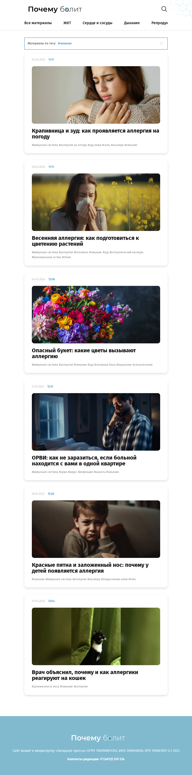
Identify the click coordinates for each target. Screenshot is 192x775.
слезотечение (143, 364)
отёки (67, 257)
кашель (100, 472)
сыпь (106, 145)
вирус (73, 472)
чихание (131, 145)
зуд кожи (95, 145)
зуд (106, 252)
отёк (133, 579)
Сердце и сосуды (97, 23)
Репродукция (163, 23)
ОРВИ (63, 472)
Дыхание (132, 23)
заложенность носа (46, 686)
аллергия (66, 252)
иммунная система (45, 145)
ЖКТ (67, 23)
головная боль (105, 364)
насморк (118, 145)
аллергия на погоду (73, 145)
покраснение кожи (115, 579)
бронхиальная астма (47, 257)
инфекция (86, 472)
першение (125, 364)
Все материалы (38, 23)
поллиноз (81, 252)
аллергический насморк (127, 252)
